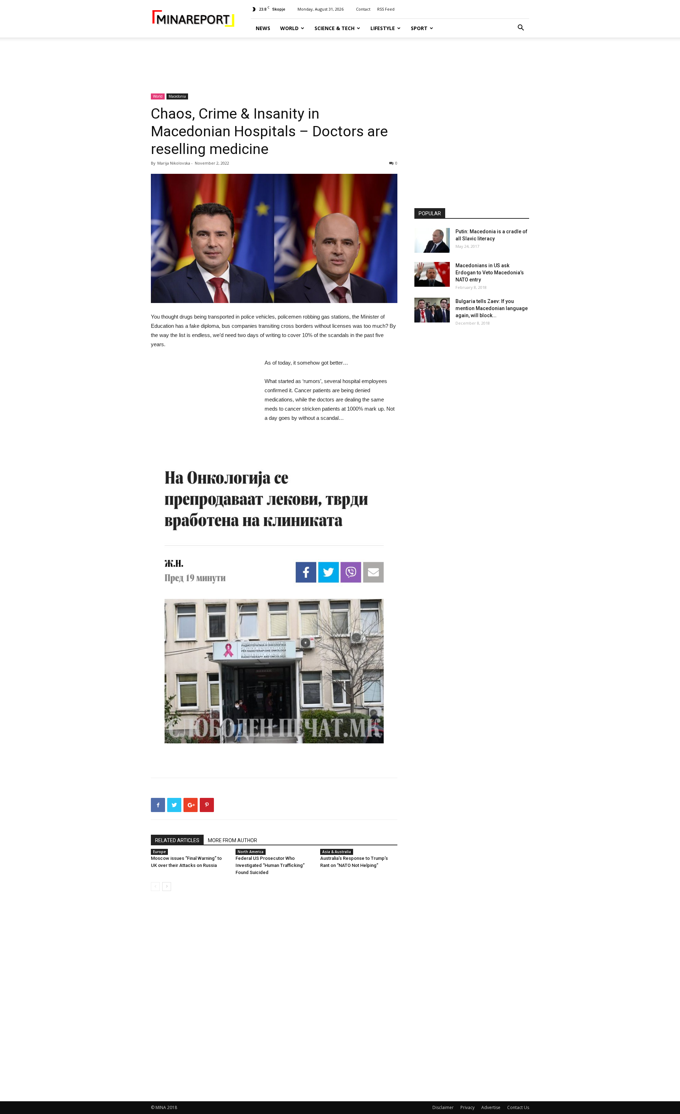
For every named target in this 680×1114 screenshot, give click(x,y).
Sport (419, 28)
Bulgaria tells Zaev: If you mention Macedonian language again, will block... (491, 308)
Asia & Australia (336, 851)
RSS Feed (386, 9)
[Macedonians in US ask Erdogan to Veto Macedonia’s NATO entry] (432, 274)
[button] (520, 28)
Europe (159, 851)
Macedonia (177, 96)
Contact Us (518, 1107)
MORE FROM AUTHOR (232, 840)
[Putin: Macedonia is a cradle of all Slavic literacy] (432, 240)
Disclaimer (443, 1107)
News (263, 28)
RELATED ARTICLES (177, 840)
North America (251, 851)
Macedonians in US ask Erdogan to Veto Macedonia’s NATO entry (489, 272)
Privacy (467, 1107)
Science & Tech (334, 28)
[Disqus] (274, 996)
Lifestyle (382, 28)
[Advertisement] (340, 62)
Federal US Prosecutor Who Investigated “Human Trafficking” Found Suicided (270, 865)
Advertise (490, 1107)
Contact (363, 9)
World (289, 28)
